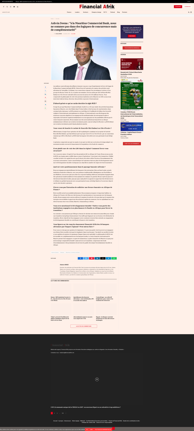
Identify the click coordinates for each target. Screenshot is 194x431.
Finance (69, 12)
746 (63, 413)
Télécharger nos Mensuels (131, 47)
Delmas (62, 252)
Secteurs (85, 12)
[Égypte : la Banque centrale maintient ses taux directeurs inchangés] (106, 309)
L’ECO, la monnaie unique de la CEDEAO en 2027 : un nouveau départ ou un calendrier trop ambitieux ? (86, 407)
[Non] (113, 428)
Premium (124, 12)
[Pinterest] (45, 97)
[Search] (189, 12)
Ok (87, 429)
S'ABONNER (178, 6)
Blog (189, 1)
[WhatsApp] (45, 108)
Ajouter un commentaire (83, 326)
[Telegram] (45, 104)
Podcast (112, 12)
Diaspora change (96, 12)
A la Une (73, 33)
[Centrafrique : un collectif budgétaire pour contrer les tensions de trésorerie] (106, 289)
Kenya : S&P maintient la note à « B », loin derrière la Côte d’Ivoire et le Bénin (35, 1)
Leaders (77, 12)
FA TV (105, 12)
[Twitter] (45, 90)
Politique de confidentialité (103, 429)
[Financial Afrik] (97, 6)
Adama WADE (59, 33)
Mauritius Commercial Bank (73, 252)
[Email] (45, 101)
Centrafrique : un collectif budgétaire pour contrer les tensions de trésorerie (104, 298)
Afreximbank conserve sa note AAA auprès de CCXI (82, 317)
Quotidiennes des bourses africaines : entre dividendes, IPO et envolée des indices (83, 298)
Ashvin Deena (55, 252)
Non (91, 429)
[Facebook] (45, 87)
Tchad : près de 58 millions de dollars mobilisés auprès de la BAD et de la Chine (60, 318)
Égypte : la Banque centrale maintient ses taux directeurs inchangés (105, 318)
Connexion (187, 6)
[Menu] (191, 12)
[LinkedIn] (45, 94)
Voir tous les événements (132, 143)
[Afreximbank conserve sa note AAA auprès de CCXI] (83, 309)
